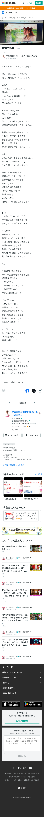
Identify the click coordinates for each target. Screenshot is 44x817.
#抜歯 (6, 382)
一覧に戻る (22, 403)
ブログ (23, 18)
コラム (31, 18)
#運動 (13, 382)
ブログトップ (13, 18)
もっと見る (38, 474)
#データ (20, 382)
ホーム (4, 18)
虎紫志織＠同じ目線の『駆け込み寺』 (25, 413)
